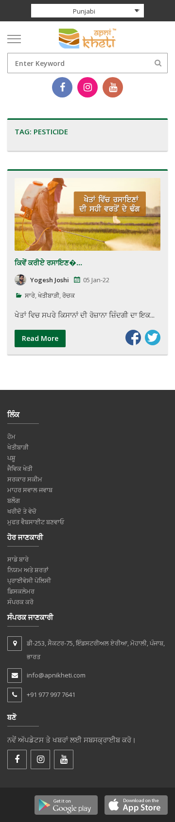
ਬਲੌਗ (13, 500)
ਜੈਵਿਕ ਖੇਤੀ (20, 468)
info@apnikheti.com (56, 675)
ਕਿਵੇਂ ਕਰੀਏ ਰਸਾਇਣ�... (48, 262)
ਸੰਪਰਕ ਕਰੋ (20, 601)
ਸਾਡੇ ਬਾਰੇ (18, 559)
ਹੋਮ (11, 436)
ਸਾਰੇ (30, 295)
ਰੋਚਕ (68, 295)
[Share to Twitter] (152, 337)
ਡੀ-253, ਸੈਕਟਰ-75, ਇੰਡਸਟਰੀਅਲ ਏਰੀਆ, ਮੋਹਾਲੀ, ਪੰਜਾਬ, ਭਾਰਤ (96, 650)
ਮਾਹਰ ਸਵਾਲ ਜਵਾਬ (29, 489)
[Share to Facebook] (133, 337)
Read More (40, 338)
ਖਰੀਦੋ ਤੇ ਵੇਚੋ (21, 511)
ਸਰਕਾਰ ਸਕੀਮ (24, 479)
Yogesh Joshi (49, 279)
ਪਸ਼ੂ (11, 457)
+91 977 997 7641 (51, 694)
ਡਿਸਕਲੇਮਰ (21, 591)
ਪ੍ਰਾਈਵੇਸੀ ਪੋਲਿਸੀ (29, 580)
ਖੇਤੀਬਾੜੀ (48, 295)
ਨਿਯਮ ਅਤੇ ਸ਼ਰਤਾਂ (28, 569)
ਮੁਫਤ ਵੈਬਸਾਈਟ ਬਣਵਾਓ (35, 521)
